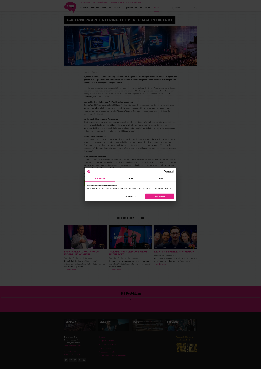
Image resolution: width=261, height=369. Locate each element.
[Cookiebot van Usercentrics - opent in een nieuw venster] (165, 171)
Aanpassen (129, 196)
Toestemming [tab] (100, 178)
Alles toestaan (160, 196)
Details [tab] (130, 178)
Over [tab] (161, 178)
